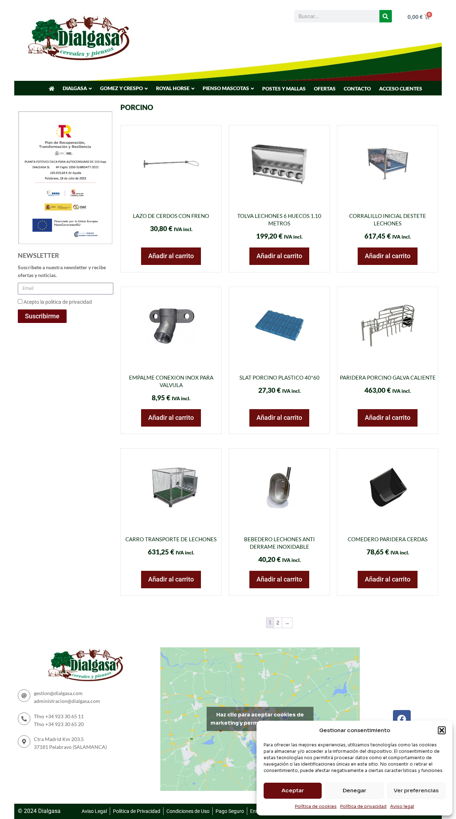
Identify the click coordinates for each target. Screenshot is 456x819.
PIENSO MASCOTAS (226, 88)
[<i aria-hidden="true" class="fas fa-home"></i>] (51, 88)
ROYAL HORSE (173, 88)
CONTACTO (357, 88)
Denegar (354, 790)
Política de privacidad (363, 806)
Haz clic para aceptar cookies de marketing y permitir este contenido (260, 718)
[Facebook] (402, 719)
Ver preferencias (416, 790)
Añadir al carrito (171, 256)
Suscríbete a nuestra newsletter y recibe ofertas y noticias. (62, 271)
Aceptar (292, 790)
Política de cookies (316, 806)
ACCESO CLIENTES (400, 88)
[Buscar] (385, 16)
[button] (441, 730)
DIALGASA (75, 88)
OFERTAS (325, 88)
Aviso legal (402, 806)
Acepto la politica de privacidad (58, 302)
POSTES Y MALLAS (284, 88)
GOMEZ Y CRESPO (121, 88)
